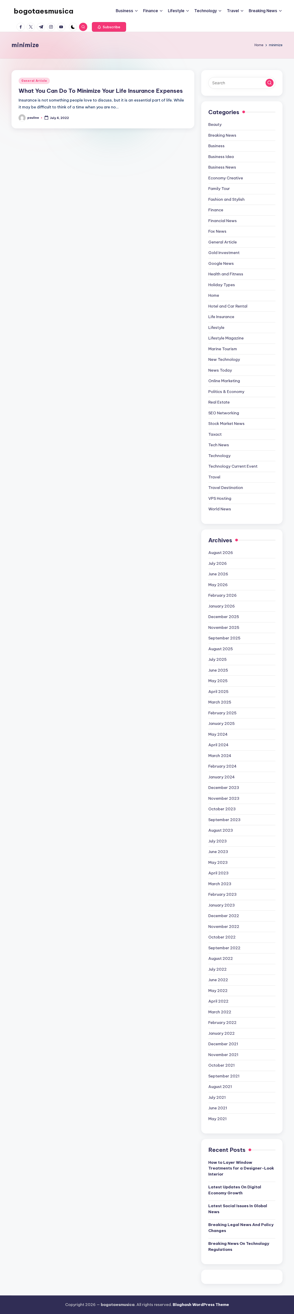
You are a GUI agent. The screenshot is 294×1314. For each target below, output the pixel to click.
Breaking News (222, 135)
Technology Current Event (232, 466)
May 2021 (217, 1118)
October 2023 (222, 808)
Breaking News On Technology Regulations (238, 1246)
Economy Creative (225, 178)
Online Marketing (224, 380)
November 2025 (223, 627)
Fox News (217, 231)
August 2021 (220, 1086)
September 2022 (224, 947)
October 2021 (221, 1065)
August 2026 (220, 552)
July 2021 (217, 1097)
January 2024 (221, 777)
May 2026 (218, 584)
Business (216, 145)
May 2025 (218, 680)
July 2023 (217, 841)
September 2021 (224, 1076)
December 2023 (223, 787)
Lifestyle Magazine (226, 338)
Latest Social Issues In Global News (237, 1208)
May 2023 (218, 862)
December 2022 (223, 915)
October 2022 (222, 937)
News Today (220, 370)
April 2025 (218, 691)
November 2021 (223, 1054)
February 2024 (222, 766)
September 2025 (224, 638)
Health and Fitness (225, 274)
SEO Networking (223, 412)
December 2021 (223, 1043)
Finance (215, 209)
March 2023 (219, 883)
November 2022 (223, 926)
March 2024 (219, 755)
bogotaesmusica (43, 11)
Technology (219, 455)
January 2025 (221, 723)
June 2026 (218, 573)
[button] (109, 27)
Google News (221, 263)
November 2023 (223, 798)
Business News (222, 167)
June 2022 (218, 979)
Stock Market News (226, 423)
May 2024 (218, 734)
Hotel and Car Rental (227, 306)
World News (219, 508)
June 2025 (218, 670)
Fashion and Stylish (226, 199)
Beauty (215, 124)
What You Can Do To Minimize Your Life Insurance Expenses (101, 90)
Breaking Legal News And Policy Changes (241, 1227)
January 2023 (221, 905)
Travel (214, 477)
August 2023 (220, 830)
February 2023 (222, 894)
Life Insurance (221, 316)
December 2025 (223, 616)
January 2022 (221, 1033)
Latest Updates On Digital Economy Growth (234, 1189)
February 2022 (222, 1022)
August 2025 (220, 648)
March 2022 (219, 1011)
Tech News (218, 444)
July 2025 (217, 659)
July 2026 (217, 563)
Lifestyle (216, 327)
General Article (34, 80)
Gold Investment (224, 252)
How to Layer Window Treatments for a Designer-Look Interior (241, 1168)
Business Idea (221, 156)
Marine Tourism (222, 348)
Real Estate (219, 402)
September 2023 (224, 819)
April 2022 (218, 1001)
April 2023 (218, 873)
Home (213, 295)
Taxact (215, 434)
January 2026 (221, 606)
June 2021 (217, 1108)
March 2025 (219, 702)
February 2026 (222, 595)
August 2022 (220, 958)
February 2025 (222, 712)
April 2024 (218, 744)
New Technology (224, 359)
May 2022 (218, 990)
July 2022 (217, 969)
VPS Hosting (219, 498)
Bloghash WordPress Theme (201, 1304)
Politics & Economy (226, 391)
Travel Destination (225, 487)
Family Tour (219, 188)
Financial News (222, 220)
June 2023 (218, 851)
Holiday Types (221, 284)
